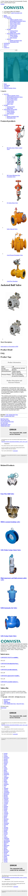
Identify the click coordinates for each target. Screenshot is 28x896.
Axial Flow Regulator (12, 281)
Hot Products (7, 699)
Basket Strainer (13, 35)
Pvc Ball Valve (4, 423)
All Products (7, 85)
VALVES (9, 18)
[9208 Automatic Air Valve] (12, 605)
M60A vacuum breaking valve (10, 522)
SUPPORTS (7, 43)
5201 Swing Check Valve (8, 636)
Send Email (3, 707)
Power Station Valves (15, 22)
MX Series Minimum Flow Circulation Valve (13, 176)
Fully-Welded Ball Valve (10, 703)
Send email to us (5, 346)
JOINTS (9, 39)
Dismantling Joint (14, 42)
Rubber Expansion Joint (16, 40)
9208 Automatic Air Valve (9, 608)
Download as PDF (13, 346)
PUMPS (9, 29)
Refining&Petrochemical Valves (18, 21)
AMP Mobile (7, 702)
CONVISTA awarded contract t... (9, 681)
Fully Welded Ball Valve (12, 414)
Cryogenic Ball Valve (9, 416)
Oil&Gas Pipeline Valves (16, 19)
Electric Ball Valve (5, 420)
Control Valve (13, 26)
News (5, 46)
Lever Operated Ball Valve (7, 421)
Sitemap (6, 701)
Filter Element (13, 37)
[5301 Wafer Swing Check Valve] (12, 547)
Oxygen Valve (13, 25)
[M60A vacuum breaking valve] (12, 519)
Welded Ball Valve (5, 425)
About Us (6, 44)
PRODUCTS (7, 17)
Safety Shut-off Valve (12, 229)
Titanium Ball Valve (5, 424)
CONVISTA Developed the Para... (10, 663)
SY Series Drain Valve (12, 203)
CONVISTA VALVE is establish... (10, 657)
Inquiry (2, 695)
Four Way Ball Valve (7, 494)
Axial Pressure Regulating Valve (15, 255)
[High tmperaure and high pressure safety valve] (12, 575)
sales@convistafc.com (16, 13)
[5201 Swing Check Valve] (12, 633)
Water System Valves (15, 24)
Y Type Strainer (14, 36)
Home (5, 15)
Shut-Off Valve (20, 703)
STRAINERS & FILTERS (13, 33)
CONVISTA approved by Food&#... (10, 675)
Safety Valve (13, 28)
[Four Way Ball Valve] (12, 490)
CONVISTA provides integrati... (9, 669)
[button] (14, 362)
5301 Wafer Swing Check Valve (11, 550)
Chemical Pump (14, 30)
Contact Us (6, 47)
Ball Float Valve (5, 419)
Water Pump (13, 32)
